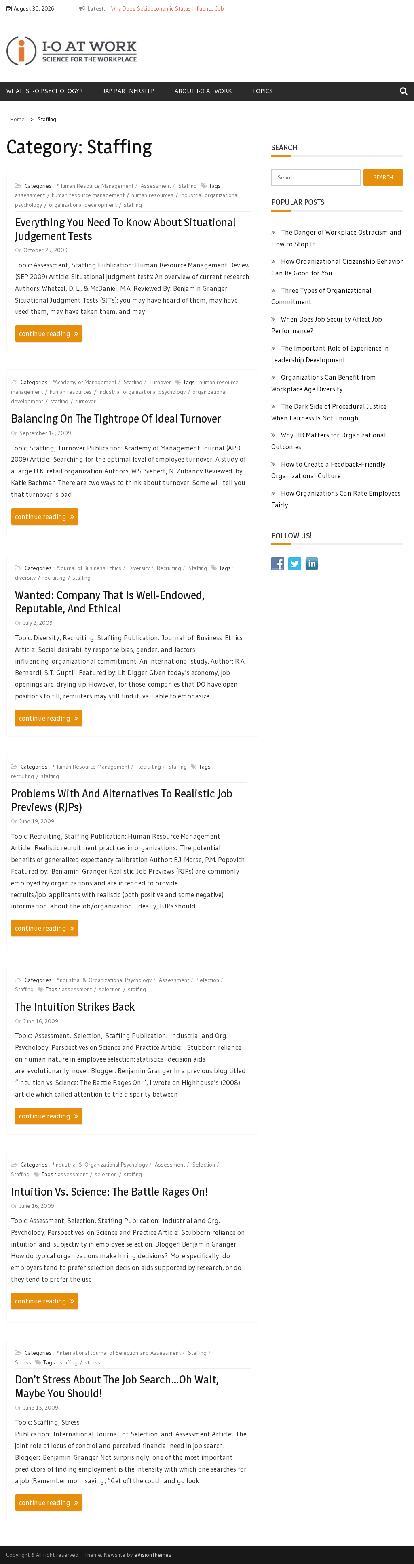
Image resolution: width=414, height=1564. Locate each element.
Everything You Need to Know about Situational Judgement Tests (125, 229)
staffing (133, 204)
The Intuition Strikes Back (75, 1006)
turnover (85, 401)
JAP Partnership (128, 91)
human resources (152, 195)
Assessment (156, 185)
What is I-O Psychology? (44, 91)
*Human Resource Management (94, 185)
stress (92, 1362)
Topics (262, 91)
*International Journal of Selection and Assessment (118, 1352)
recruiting (53, 577)
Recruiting (169, 568)
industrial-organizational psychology (142, 391)
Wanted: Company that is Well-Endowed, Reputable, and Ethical (110, 602)
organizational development (83, 204)
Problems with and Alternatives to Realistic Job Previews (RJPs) (121, 800)
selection (110, 989)
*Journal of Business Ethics (88, 568)
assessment (30, 195)
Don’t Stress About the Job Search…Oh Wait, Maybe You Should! (117, 1386)
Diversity (139, 568)
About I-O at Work (203, 91)
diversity (25, 577)
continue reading (44, 333)
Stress (23, 1362)
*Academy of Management (84, 382)
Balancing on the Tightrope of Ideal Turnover (116, 418)
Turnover (160, 382)
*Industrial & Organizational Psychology (104, 980)
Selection (207, 980)
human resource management (88, 195)
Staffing (187, 185)
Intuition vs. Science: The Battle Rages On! (109, 1191)
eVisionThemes (152, 1554)
